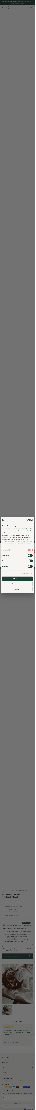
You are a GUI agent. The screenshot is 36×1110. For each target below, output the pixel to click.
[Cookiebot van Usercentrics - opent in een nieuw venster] (25, 520)
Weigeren (17, 589)
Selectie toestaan (17, 584)
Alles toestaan (17, 579)
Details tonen (25, 573)
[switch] (30, 555)
